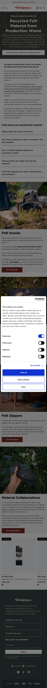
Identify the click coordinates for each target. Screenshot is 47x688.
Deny (23, 387)
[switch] (41, 343)
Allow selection (23, 380)
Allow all (23, 372)
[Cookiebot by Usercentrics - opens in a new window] (34, 299)
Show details (35, 365)
